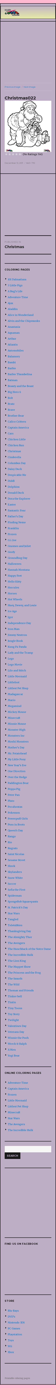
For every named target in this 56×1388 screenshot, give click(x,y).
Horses (12, 593)
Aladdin (13, 309)
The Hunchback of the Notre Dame (29, 948)
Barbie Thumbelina (20, 374)
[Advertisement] (28, 52)
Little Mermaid (17, 676)
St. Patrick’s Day (18, 907)
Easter (12, 504)
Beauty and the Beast (21, 386)
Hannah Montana (19, 569)
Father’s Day (15, 516)
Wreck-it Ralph (17, 1043)
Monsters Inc (16, 735)
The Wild (13, 984)
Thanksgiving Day (19, 931)
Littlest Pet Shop (18, 688)
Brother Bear (16, 415)
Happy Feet (15, 575)
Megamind (14, 706)
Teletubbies (15, 925)
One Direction (16, 771)
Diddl (11, 480)
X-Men (12, 1049)
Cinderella (14, 457)
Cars (11, 433)
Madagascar (15, 694)
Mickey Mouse (17, 711)
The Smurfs (15, 978)
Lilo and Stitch (17, 670)
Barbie (12, 368)
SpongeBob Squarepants (23, 901)
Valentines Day (17, 1026)
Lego (11, 658)
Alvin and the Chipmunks (24, 320)
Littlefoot (13, 682)
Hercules (13, 587)
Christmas (14, 451)
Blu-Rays (13, 1310)
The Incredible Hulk (20, 954)
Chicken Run (16, 445)
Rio (10, 842)
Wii (10, 1346)
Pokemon (14, 812)
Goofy (11, 552)
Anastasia (14, 326)
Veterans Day (16, 1031)
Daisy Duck (15, 469)
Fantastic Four (17, 510)
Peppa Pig (14, 789)
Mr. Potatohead (17, 753)
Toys (11, 1340)
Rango (12, 836)
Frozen (12, 534)
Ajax (10, 303)
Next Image (29, 87)
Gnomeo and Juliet (19, 546)
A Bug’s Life (15, 291)
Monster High (16, 729)
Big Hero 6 (14, 392)
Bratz (11, 403)
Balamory (14, 356)
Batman (12, 380)
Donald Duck (16, 492)
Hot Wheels (15, 599)
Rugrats (13, 848)
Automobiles (16, 350)
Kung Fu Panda (17, 646)
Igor (10, 617)
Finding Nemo (17, 522)
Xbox (11, 1352)
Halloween (14, 563)
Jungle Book (15, 640)
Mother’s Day (16, 747)
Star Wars (14, 913)
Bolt (10, 397)
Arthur (12, 338)
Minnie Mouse (17, 723)
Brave (11, 409)
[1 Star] (6, 154)
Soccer (12, 883)
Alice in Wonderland (20, 315)
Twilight (13, 1020)
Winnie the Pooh (18, 1037)
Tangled (13, 919)
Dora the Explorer (19, 498)
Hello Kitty (14, 581)
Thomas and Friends (21, 990)
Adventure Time (18, 297)
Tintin (12, 1002)
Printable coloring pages (17, 1378)
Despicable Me (17, 474)
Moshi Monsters (18, 741)
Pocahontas (15, 806)
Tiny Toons (15, 1008)
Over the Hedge (17, 777)
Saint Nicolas (16, 854)
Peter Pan (14, 794)
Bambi (12, 362)
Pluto (11, 800)
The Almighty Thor (20, 937)
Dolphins (14, 486)
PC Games (14, 1328)
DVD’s (11, 1316)
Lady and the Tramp (20, 652)
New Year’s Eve (17, 765)
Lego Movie (15, 664)
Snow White (15, 877)
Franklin (13, 528)
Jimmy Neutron (17, 634)
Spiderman (15, 895)
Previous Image (12, 87)
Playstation (15, 1334)
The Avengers (16, 943)
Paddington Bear (18, 783)
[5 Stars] (19, 154)
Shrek (11, 866)
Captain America (18, 427)
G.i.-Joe (12, 540)
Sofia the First (16, 889)
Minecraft (14, 717)
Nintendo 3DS (16, 1322)
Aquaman (14, 332)
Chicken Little (17, 439)
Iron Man (13, 629)
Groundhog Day (17, 557)
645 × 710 (30, 163)
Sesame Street (16, 860)
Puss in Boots (16, 824)
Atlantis (13, 344)
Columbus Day (17, 463)
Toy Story (14, 1014)
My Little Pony (17, 759)
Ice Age (12, 611)
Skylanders (15, 871)
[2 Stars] (9, 154)
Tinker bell (15, 996)
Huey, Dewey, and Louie (22, 605)
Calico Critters (17, 421)
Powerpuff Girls (18, 818)
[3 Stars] (13, 154)
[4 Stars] (16, 154)
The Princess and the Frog (24, 972)
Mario (11, 700)
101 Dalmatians (17, 279)
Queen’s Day (15, 830)
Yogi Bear (14, 1055)
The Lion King (17, 960)
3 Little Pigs (15, 285)
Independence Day (19, 623)
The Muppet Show (19, 966)
